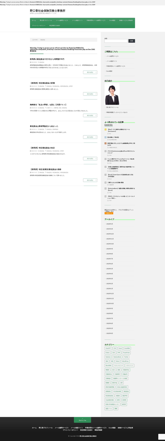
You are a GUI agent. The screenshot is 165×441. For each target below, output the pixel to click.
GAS (113, 352)
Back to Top (82, 420)
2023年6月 (109, 263)
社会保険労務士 (113, 139)
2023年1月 (109, 288)
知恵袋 (118, 395)
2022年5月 (109, 328)
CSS (115, 348)
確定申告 (125, 395)
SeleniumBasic (117, 357)
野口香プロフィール (46, 20)
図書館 (107, 382)
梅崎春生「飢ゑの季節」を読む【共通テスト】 (48, 105)
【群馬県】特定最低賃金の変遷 (42, 83)
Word (117, 361)
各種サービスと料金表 (126, 20)
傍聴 (119, 370)
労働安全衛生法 (113, 147)
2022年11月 (110, 298)
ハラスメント (129, 365)
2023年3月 (109, 278)
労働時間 (111, 184)
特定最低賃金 (56, 86)
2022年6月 (109, 323)
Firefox (108, 352)
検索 (106, 38)
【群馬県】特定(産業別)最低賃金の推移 (45, 169)
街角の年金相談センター (112, 404)
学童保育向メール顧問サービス (96, 20)
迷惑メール (109, 408)
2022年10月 (110, 303)
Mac (110, 133)
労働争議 (56, 107)
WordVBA (108, 365)
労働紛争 (125, 374)
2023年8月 (109, 254)
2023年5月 (109, 268)
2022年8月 (109, 313)
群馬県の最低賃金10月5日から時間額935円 (47, 59)
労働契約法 (109, 374)
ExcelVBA (127, 348)
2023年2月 (109, 283)
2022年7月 (109, 318)
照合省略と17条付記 (113, 137)
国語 (60, 107)
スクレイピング (118, 365)
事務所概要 (98, 430)
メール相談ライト (77, 20)
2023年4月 (109, 273)
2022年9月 (109, 308)
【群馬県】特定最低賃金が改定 (42, 148)
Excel (110, 178)
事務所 (107, 370)
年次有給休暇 (117, 391)
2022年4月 (109, 333)
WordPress (125, 361)
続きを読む (90, 72)
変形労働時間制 (110, 387)
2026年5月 (109, 224)
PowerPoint (126, 352)
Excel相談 (112, 20)
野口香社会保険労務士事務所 (47, 10)
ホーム (34, 20)
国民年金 (114, 382)
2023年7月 (109, 258)
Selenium (108, 357)
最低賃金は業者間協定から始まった (44, 126)
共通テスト (50, 107)
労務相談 (108, 378)
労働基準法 (126, 370)
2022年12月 (110, 293)
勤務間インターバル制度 (120, 378)
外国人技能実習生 (113, 171)
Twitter (126, 357)
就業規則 (108, 391)
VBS (112, 361)
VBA (110, 155)
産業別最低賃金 (64, 86)
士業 (121, 382)
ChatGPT (108, 348)
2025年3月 (109, 229)
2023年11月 (110, 239)
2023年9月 (109, 249)
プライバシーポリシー (38, 25)
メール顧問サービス (62, 20)
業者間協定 (55, 129)
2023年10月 (110, 244)
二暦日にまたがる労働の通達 (115, 182)
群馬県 (71, 86)
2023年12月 (110, 234)
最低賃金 (42, 62)
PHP (119, 352)
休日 (113, 370)
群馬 (118, 400)
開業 (116, 408)
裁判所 (124, 404)
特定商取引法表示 (54, 25)
